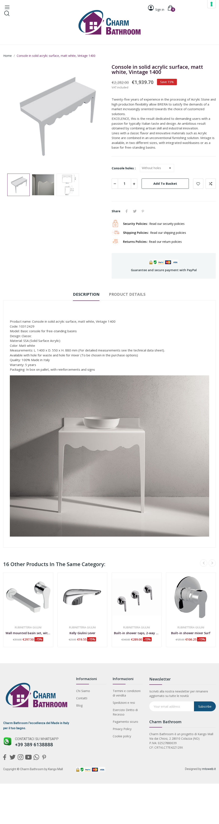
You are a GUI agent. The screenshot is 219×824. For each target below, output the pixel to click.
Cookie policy (122, 736)
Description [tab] (86, 294)
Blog (79, 705)
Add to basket (165, 183)
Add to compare (211, 184)
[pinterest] (44, 757)
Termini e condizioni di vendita (127, 693)
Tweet (135, 211)
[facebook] (4, 757)
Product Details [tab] (127, 294)
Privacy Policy (122, 729)
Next (97, 116)
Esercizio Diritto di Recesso (125, 712)
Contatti (81, 698)
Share (127, 211)
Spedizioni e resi (124, 703)
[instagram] (20, 757)
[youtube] (28, 757)
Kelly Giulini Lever (82, 633)
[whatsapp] (36, 757)
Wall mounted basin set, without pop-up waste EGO (28, 633)
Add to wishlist (198, 184)
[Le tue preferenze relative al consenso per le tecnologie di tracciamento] (211, 4)
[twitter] (12, 757)
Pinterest (143, 211)
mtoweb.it (209, 769)
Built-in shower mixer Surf (190, 633)
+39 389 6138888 (34, 744)
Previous (13, 116)
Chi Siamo (83, 691)
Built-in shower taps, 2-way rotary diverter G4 (136, 633)
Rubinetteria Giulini (28, 627)
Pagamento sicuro (125, 722)
